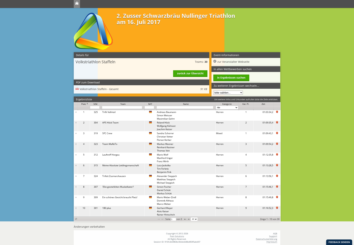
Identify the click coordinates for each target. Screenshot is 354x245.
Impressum (271, 241)
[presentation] (177, 163)
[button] (76, 219)
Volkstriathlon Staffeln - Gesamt (143, 89)
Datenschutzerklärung (266, 239)
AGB (275, 233)
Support (273, 236)
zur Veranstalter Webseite (233, 61)
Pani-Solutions (177, 236)
